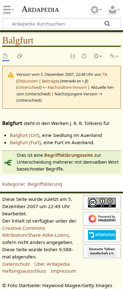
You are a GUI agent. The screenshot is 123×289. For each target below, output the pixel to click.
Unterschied (29, 87)
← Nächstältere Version (65, 87)
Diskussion (28, 81)
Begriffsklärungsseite (68, 155)
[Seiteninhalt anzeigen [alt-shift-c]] (5, 56)
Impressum (63, 271)
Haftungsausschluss (24, 271)
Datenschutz (16, 264)
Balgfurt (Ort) (24, 135)
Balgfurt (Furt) (25, 142)
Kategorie (13, 184)
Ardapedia (40, 9)
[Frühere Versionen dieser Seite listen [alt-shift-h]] (84, 56)
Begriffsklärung (45, 184)
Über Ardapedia (52, 264)
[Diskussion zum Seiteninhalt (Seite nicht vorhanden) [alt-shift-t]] (19, 56)
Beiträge (50, 81)
